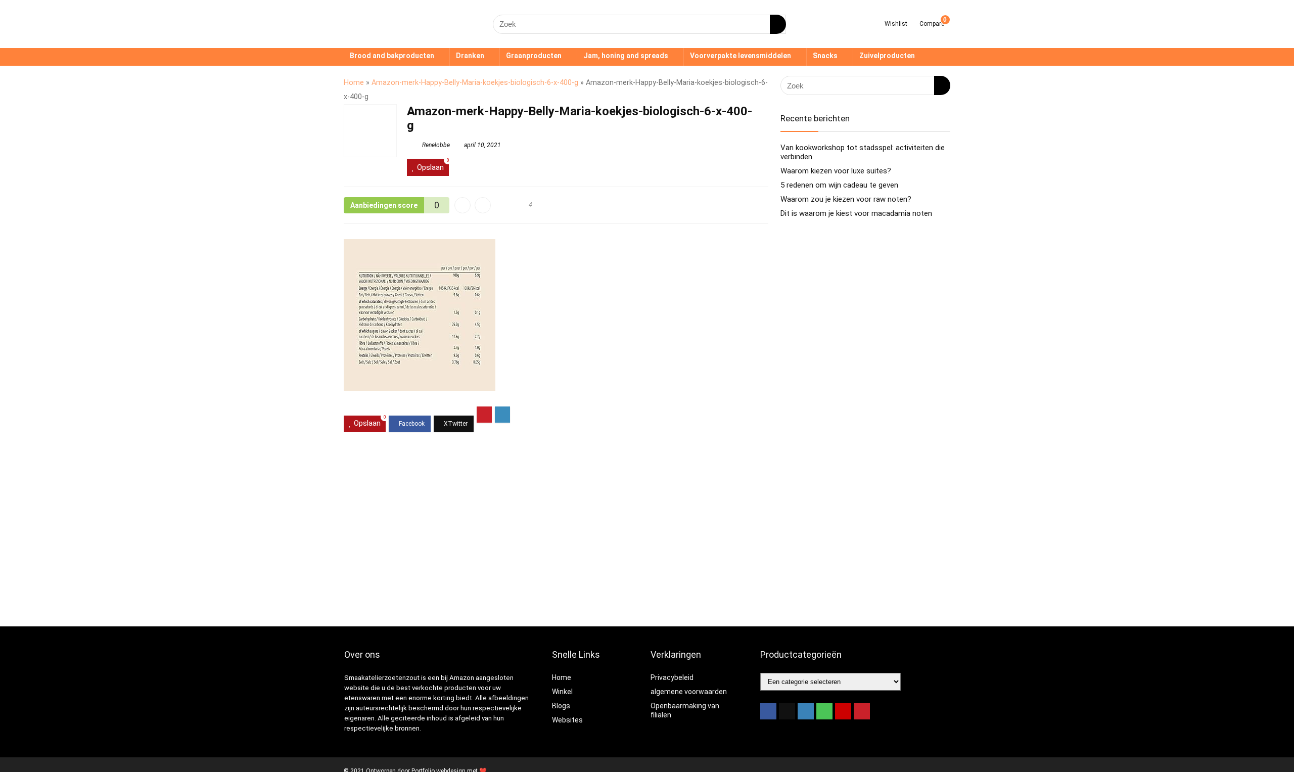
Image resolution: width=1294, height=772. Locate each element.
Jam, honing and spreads (625, 56)
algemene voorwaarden (689, 692)
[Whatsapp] (824, 711)
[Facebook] (768, 711)
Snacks (825, 56)
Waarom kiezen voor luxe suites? (835, 170)
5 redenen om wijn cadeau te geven (839, 185)
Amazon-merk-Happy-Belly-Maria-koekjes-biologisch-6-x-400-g (475, 82)
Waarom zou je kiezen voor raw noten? (845, 199)
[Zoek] (778, 24)
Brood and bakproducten (392, 56)
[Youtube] (843, 711)
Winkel (562, 692)
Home (354, 82)
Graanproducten (534, 56)
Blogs (561, 706)
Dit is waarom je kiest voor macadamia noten (856, 213)
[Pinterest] (862, 711)
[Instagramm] (806, 711)
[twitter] (787, 711)
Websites (567, 720)
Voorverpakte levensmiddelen (740, 56)
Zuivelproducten (887, 56)
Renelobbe (435, 145)
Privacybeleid (672, 677)
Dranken (470, 56)
